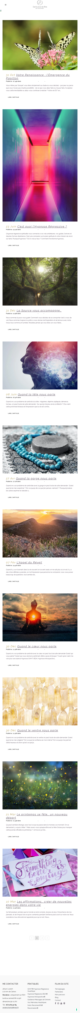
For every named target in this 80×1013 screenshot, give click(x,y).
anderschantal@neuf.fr (11, 1008)
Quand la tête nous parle (36, 394)
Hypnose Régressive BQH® (38, 994)
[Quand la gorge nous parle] (40, 449)
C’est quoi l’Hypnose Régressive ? (42, 226)
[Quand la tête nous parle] (40, 366)
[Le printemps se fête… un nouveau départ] (40, 785)
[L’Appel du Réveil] (40, 533)
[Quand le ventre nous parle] (40, 701)
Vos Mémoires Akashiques (37, 1002)
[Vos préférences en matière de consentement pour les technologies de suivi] (76, 1009)
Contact (58, 1000)
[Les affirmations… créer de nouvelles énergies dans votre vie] (40, 873)
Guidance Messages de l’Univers (39, 1000)
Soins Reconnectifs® (35, 1005)
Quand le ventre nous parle (37, 730)
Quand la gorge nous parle (36, 478)
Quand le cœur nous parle (37, 646)
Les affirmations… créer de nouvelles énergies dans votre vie (39, 903)
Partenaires (59, 992)
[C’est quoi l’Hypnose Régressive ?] (40, 165)
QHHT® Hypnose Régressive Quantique (38, 990)
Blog (56, 997)
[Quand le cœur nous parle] (40, 617)
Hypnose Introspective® (36, 997)
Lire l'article (13, 97)
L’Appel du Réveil (29, 562)
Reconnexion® (33, 1008)
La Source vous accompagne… (39, 310)
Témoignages (60, 989)
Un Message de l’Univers (29, 81)
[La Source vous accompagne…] (40, 281)
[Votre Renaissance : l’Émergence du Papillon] (40, 45)
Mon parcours (60, 995)
